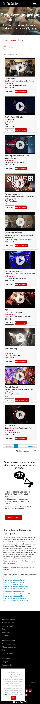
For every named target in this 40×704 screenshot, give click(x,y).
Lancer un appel (13, 517)
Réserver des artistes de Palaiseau (15, 598)
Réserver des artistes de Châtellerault (16, 600)
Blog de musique (7, 665)
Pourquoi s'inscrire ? (9, 623)
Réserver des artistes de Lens (13, 582)
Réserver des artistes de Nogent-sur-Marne (18, 594)
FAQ (3, 629)
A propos (5, 662)
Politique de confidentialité (28, 682)
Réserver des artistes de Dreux (13, 592)
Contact (4, 668)
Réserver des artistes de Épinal (14, 580)
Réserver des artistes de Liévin (13, 584)
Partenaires (6, 635)
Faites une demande (9, 647)
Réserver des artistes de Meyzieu (14, 588)
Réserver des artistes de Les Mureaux (16, 586)
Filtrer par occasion (8, 653)
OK (13, 698)
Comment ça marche (9, 644)
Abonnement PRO (8, 632)
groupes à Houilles (19, 567)
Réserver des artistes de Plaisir (13, 596)
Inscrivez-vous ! (7, 626)
